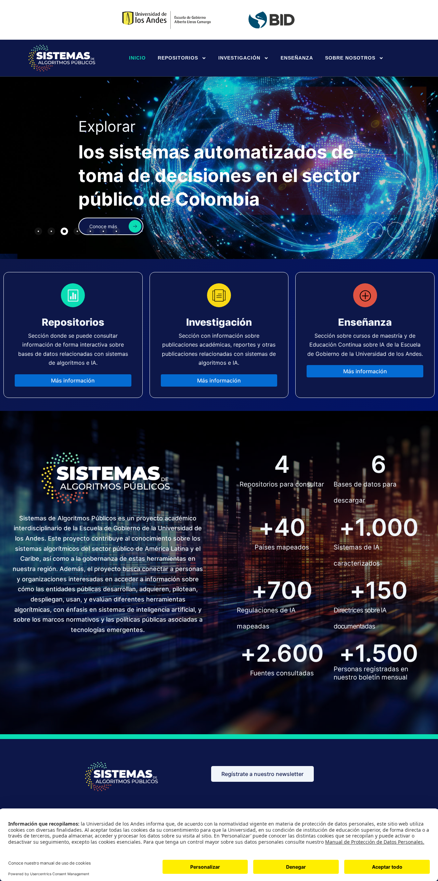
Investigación (239, 58)
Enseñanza (297, 58)
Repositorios (178, 58)
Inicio (137, 58)
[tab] (38, 231)
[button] (375, 230)
